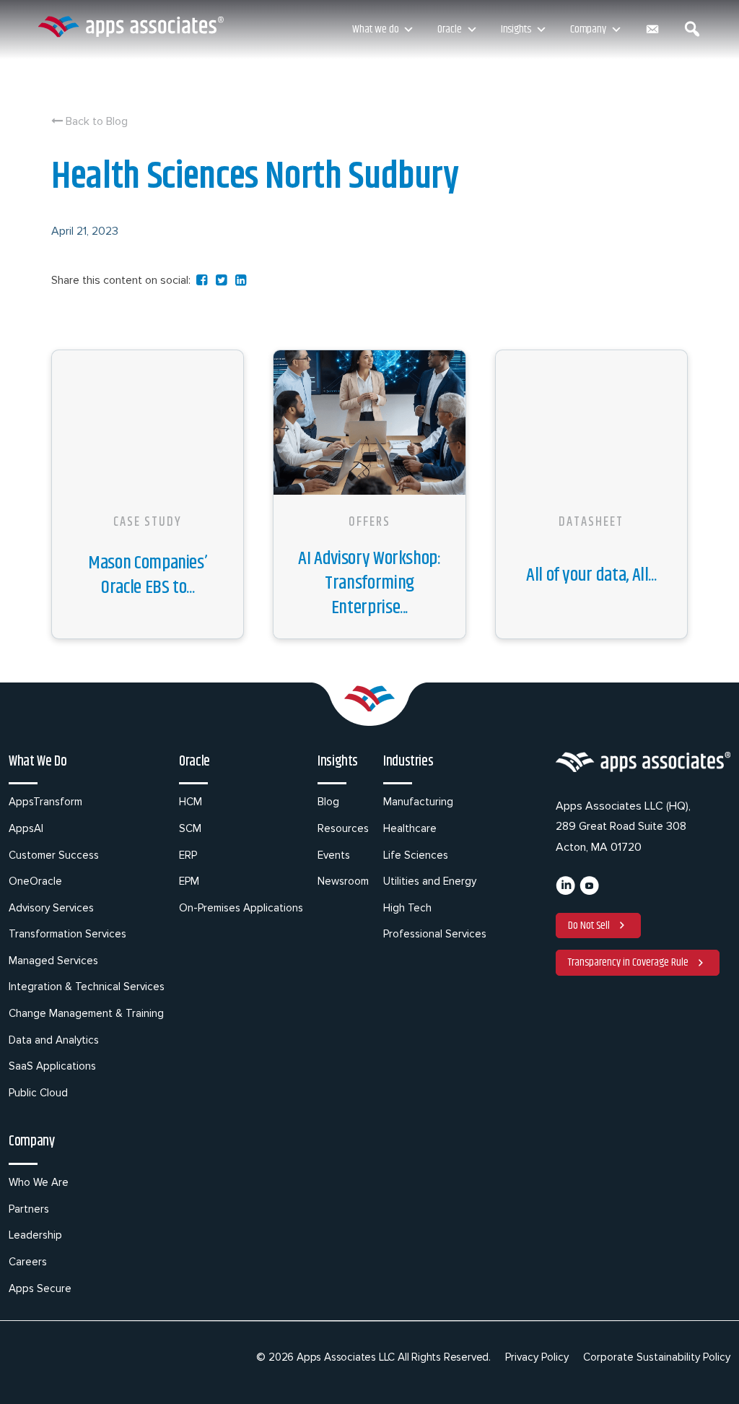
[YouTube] (589, 891)
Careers (28, 1261)
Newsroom (343, 881)
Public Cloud (38, 1092)
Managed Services (53, 960)
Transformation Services (67, 933)
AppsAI (26, 828)
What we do (375, 29)
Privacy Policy (537, 1357)
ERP (188, 855)
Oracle (449, 29)
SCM (190, 828)
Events (334, 855)
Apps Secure (40, 1288)
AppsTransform (45, 801)
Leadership (35, 1235)
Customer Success (54, 855)
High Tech (407, 907)
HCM (190, 801)
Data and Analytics (54, 1040)
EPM (189, 881)
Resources (343, 828)
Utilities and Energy (429, 881)
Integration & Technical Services (87, 986)
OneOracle (35, 881)
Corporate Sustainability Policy (656, 1357)
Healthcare (410, 828)
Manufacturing (418, 801)
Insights (516, 29)
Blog (328, 801)
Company (588, 29)
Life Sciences (415, 855)
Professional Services (434, 933)
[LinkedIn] (565, 891)
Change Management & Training (86, 1013)
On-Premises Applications (241, 907)
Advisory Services (51, 907)
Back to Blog (95, 121)
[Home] (130, 26)
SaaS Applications (52, 1066)
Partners (29, 1209)
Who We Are (39, 1182)
